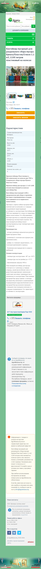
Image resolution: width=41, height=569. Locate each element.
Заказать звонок (20, 117)
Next (34, 96)
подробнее (24, 515)
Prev (7, 96)
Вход (31, 17)
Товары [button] (10, 38)
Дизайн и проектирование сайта (15, 542)
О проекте (8, 13)
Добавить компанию (21, 30)
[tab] (20, 38)
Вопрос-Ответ (16, 13)
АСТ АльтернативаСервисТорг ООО (19, 312)
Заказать (20, 113)
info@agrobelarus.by (22, 489)
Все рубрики (26, 26)
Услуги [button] (9, 42)
